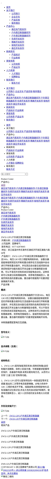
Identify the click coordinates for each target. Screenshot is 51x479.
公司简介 (16, 13)
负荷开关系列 (18, 39)
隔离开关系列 (18, 42)
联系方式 (16, 83)
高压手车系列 (18, 48)
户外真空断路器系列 (21, 36)
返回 (3, 185)
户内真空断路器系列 (21, 32)
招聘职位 (16, 77)
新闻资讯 (10, 51)
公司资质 (16, 64)
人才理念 (16, 73)
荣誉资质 (10, 61)
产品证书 (16, 67)
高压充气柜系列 (19, 29)
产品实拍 (16, 20)
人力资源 (10, 70)
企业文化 (16, 17)
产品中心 (10, 26)
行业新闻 (16, 58)
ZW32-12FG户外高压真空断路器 (24, 416)
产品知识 (16, 55)
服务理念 (16, 23)
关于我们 (10, 10)
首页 (8, 7)
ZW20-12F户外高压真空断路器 (23, 419)
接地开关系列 (18, 45)
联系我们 (10, 80)
